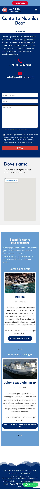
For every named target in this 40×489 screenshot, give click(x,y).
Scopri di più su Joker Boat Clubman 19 (20, 426)
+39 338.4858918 (20, 65)
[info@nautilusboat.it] (20, 73)
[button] (36, 10)
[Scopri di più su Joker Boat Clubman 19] (20, 369)
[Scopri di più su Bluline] (20, 283)
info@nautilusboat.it (20, 77)
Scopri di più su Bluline (20, 338)
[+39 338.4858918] (20, 61)
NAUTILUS (14, 9)
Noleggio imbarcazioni (15, 11)
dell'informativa (8, 137)
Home (17, 31)
